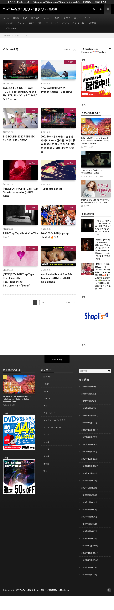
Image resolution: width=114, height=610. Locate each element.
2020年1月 (86, 451)
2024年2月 (86, 401)
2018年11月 (86, 553)
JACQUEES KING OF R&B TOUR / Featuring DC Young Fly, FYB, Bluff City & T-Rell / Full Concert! (20, 93)
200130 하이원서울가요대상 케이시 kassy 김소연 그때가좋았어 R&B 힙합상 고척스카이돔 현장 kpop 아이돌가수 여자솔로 (58, 144)
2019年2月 (86, 531)
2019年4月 (86, 517)
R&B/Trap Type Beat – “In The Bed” (20, 235)
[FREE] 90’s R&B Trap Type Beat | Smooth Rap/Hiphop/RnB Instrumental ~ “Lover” (18, 280)
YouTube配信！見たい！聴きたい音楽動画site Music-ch (44, 590)
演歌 (40, 23)
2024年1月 (86, 408)
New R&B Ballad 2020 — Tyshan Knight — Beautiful (56, 89)
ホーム (6, 18)
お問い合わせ (11, 28)
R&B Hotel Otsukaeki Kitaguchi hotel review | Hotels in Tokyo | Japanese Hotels (95, 140)
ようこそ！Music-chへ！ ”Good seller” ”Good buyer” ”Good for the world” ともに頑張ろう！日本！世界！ (57, 2)
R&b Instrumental (51, 188)
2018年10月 (86, 560)
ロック (77, 18)
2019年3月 (86, 524)
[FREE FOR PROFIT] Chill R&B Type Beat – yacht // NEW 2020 (20, 192)
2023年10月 (86, 430)
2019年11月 (86, 466)
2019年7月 (86, 495)
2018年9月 (86, 567)
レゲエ (46, 18)
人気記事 (92, 23)
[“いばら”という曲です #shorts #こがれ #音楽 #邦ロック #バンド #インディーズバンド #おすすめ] (87, 225)
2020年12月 (86, 437)
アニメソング (52, 23)
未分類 (90, 146)
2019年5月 (86, 509)
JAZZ (31, 23)
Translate (101, 52)
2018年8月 (86, 574)
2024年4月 (86, 386)
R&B (25, 18)
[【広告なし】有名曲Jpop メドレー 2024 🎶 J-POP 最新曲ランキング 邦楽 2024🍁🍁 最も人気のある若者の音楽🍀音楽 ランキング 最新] (87, 269)
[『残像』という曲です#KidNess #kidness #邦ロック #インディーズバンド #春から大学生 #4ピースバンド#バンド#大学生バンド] (87, 244)
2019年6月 (86, 502)
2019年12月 (86, 459)
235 (42, 303)
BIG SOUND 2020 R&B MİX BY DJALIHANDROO (19, 138)
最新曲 (16, 18)
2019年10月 (86, 473)
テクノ (87, 18)
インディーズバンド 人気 (73, 23)
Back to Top (57, 359)
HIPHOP (35, 18)
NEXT (68, 303)
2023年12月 (86, 415)
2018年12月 (86, 545)
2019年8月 (86, 488)
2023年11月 (86, 422)
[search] (109, 371)
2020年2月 (86, 444)
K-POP (67, 18)
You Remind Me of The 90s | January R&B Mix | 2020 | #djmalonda (57, 278)
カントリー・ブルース (15, 23)
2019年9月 (86, 480)
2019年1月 (86, 538)
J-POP (56, 18)
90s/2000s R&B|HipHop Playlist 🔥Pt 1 (55, 235)
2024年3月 (86, 394)
